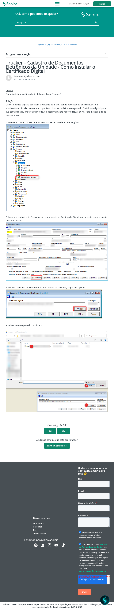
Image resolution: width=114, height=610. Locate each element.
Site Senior (38, 523)
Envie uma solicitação (79, 3)
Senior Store (39, 533)
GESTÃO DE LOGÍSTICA (56, 44)
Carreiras (37, 526)
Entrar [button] (102, 3)
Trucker (73, 44)
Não (63, 431)
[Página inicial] (10, 3)
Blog (35, 530)
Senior (40, 44)
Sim (50, 431)
